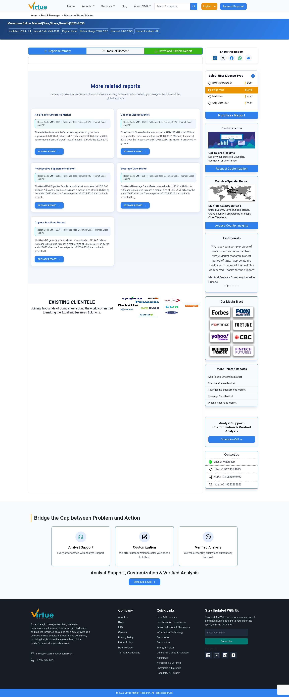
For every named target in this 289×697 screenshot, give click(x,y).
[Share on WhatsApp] (240, 58)
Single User (218, 89)
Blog (124, 6)
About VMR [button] (141, 6)
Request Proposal (233, 6)
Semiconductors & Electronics (173, 627)
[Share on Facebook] (231, 58)
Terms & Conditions (129, 652)
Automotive (163, 637)
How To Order (125, 647)
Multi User (217, 96)
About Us (123, 617)
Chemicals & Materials (169, 667)
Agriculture (163, 657)
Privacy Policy (125, 637)
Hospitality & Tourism (168, 672)
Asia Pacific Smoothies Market (53, 114)
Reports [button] (86, 6)
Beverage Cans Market (134, 168)
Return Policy (125, 642)
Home (72, 6)
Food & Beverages (50, 15)
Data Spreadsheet (222, 83)
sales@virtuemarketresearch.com (54, 653)
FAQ (120, 627)
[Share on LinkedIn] (215, 58)
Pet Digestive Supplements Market (55, 168)
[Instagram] (225, 655)
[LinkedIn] (208, 655)
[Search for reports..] (193, 6)
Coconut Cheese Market (135, 114)
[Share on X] (223, 58)
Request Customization (231, 168)
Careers (122, 632)
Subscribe (226, 641)
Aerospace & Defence (169, 662)
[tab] (57, 51)
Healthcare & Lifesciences (171, 622)
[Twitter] (216, 655)
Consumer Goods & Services (173, 652)
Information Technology (170, 632)
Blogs (121, 622)
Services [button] (107, 6)
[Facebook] (233, 655)
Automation (163, 642)
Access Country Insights (231, 225)
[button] (211, 266)
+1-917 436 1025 (44, 659)
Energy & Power (165, 647)
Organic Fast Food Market (50, 222)
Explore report (49, 151)
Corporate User (220, 103)
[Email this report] (248, 58)
